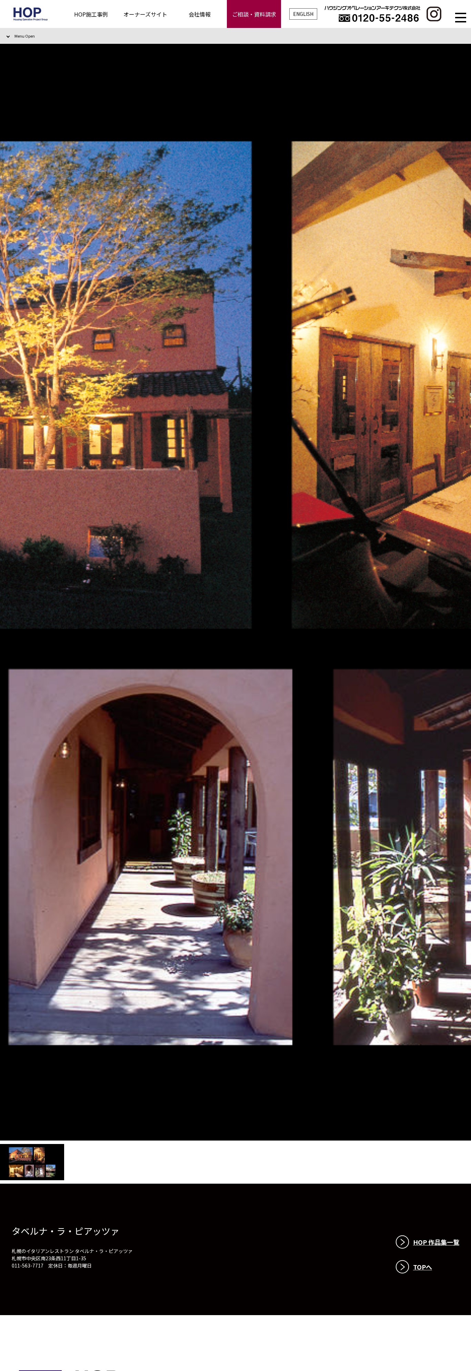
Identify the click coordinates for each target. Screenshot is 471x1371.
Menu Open (24, 36)
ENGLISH (303, 13)
